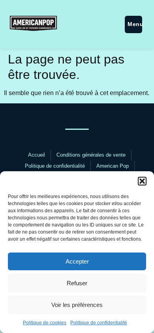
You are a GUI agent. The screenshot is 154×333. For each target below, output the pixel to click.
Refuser (77, 283)
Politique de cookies (44, 323)
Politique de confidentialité (98, 323)
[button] (142, 181)
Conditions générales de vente (91, 155)
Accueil (36, 155)
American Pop (112, 166)
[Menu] (133, 24)
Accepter (77, 261)
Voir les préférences (77, 304)
